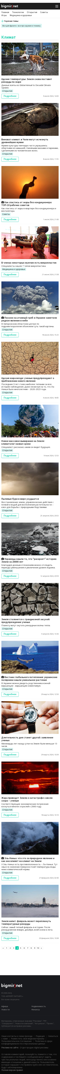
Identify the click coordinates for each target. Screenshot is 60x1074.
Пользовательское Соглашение (16, 1041)
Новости (5, 1009)
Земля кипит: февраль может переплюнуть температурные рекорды (26, 922)
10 (38, 948)
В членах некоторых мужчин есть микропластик (29, 262)
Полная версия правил (12, 1070)
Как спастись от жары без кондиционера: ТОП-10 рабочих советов (26, 204)
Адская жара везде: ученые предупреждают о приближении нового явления (27, 379)
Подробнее (10, 96)
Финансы (35, 1009)
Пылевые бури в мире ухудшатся (20, 498)
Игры (4, 15)
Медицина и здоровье (21, 15)
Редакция (40, 1036)
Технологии (18, 12)
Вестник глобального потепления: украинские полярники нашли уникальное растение (29, 678)
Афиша (4, 1006)
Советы (44, 12)
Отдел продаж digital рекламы (34, 1047)
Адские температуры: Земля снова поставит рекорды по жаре (26, 80)
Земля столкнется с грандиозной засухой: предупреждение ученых (25, 621)
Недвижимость (38, 1006)
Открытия (32, 12)
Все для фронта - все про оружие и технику (22, 25)
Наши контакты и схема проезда (16, 1036)
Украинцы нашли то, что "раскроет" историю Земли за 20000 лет (29, 560)
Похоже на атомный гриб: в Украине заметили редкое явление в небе (29, 319)
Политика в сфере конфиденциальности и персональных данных (26, 1042)
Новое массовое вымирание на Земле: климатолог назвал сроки (23, 442)
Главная (5, 12)
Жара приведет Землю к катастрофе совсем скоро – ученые (26, 799)
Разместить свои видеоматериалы (27, 1038)
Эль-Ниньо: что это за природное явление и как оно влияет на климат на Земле (27, 860)
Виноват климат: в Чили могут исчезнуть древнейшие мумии (24, 141)
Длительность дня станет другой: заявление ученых (27, 739)
